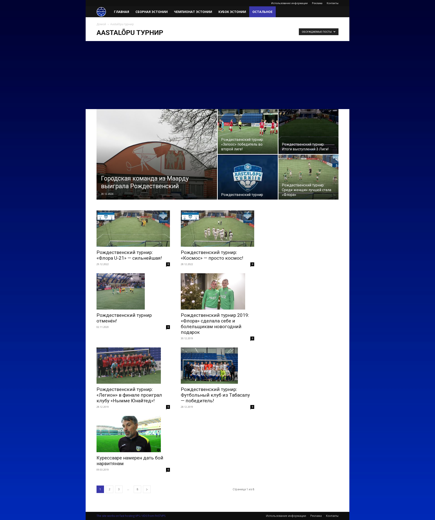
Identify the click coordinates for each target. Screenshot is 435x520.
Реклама (317, 3)
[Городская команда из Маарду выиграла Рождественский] (157, 161)
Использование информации (289, 3)
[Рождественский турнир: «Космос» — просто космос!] (217, 228)
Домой (101, 24)
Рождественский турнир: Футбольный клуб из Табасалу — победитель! (215, 395)
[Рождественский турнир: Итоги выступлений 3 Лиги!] (308, 131)
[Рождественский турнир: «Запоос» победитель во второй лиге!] (248, 131)
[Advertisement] (217, 75)
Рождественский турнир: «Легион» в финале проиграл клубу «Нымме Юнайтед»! (129, 395)
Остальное (262, 12)
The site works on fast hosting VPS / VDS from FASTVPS (131, 516)
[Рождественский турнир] (248, 177)
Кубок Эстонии (232, 12)
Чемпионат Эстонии (193, 12)
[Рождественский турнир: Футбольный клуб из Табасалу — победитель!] (217, 365)
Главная (121, 12)
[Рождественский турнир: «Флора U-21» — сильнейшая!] (133, 228)
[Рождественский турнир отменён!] (133, 291)
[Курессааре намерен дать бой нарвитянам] (133, 434)
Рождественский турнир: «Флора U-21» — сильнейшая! (129, 255)
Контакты (332, 3)
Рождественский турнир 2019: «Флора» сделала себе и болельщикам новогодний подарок (215, 323)
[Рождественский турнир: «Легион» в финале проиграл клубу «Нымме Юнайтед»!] (133, 365)
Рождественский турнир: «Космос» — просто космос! (212, 255)
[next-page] (147, 489)
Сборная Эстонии (151, 12)
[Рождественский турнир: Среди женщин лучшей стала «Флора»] (308, 177)
